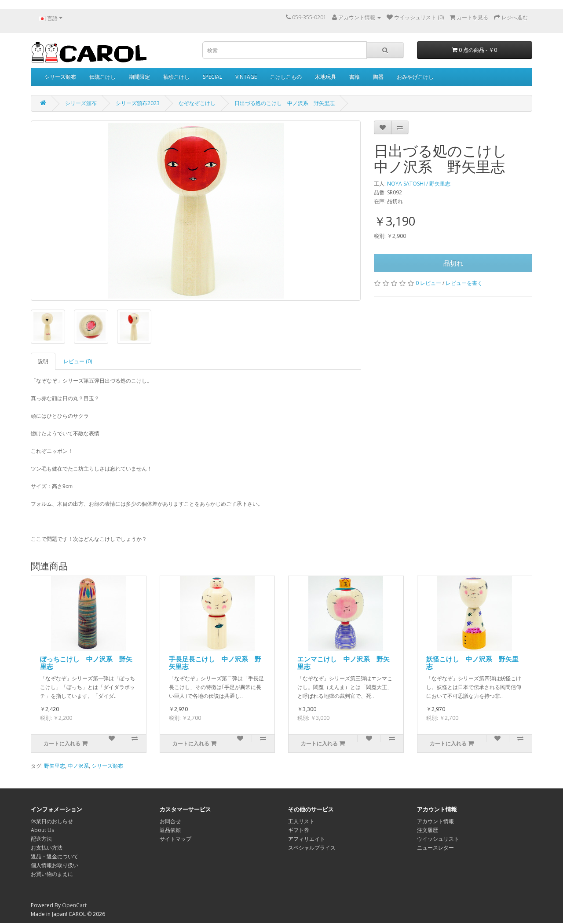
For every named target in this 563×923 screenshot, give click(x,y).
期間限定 (139, 76)
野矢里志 (54, 766)
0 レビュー (428, 283)
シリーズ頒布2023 (138, 103)
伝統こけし (102, 76)
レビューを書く (464, 283)
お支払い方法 (46, 847)
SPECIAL (212, 76)
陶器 (378, 76)
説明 (43, 361)
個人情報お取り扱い (54, 865)
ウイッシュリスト (438, 839)
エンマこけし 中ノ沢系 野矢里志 (343, 662)
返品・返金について (54, 856)
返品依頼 (170, 830)
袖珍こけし (176, 76)
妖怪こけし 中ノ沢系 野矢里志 (472, 662)
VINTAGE (246, 76)
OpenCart (74, 905)
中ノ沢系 (78, 766)
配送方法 (41, 839)
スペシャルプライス (312, 847)
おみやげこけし (415, 76)
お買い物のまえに (52, 874)
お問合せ (170, 821)
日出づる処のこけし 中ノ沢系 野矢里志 (284, 103)
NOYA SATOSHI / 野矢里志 (418, 183)
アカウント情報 (435, 821)
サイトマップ (175, 839)
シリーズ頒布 (60, 76)
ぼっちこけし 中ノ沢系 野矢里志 (86, 662)
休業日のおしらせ (52, 821)
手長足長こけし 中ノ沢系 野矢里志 (215, 662)
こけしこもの (286, 76)
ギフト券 (298, 830)
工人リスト (301, 821)
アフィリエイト (306, 839)
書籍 (354, 76)
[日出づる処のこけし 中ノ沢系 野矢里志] (196, 210)
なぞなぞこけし (197, 103)
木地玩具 (325, 76)
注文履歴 (427, 830)
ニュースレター (435, 847)
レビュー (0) (77, 361)
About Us (42, 830)
